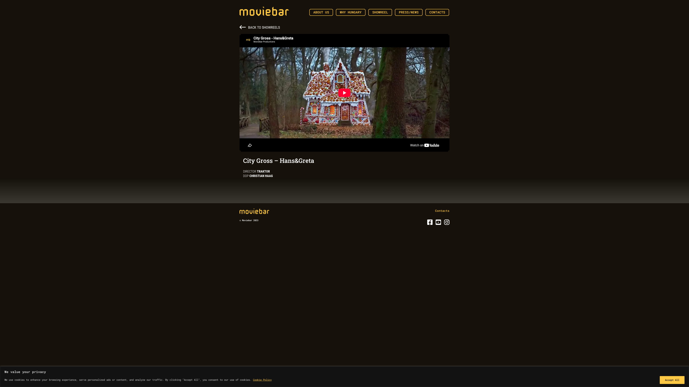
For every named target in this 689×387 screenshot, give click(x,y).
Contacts (442, 210)
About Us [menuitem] (321, 12)
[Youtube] (437, 223)
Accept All (672, 380)
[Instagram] (446, 223)
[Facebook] (429, 223)
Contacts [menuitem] (437, 12)
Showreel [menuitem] (380, 12)
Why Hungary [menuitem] (351, 12)
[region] (344, 376)
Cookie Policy (262, 379)
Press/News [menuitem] (409, 12)
